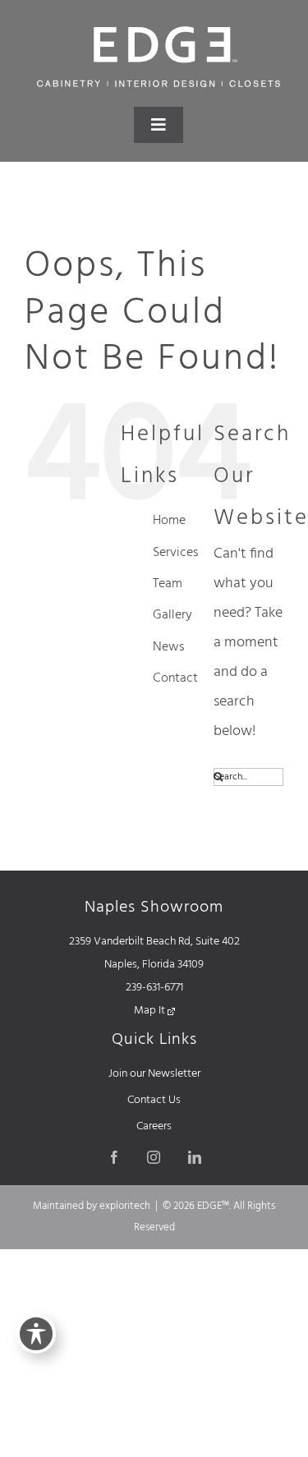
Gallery (172, 615)
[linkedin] (194, 1157)
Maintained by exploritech (91, 1206)
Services (176, 552)
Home (169, 520)
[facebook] (114, 1157)
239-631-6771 (154, 987)
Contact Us (154, 1100)
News (169, 647)
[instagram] (153, 1157)
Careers (154, 1126)
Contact (175, 678)
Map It (151, 1010)
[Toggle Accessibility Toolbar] (36, 1334)
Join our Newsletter (154, 1073)
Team (167, 584)
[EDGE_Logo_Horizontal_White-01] (158, 32)
